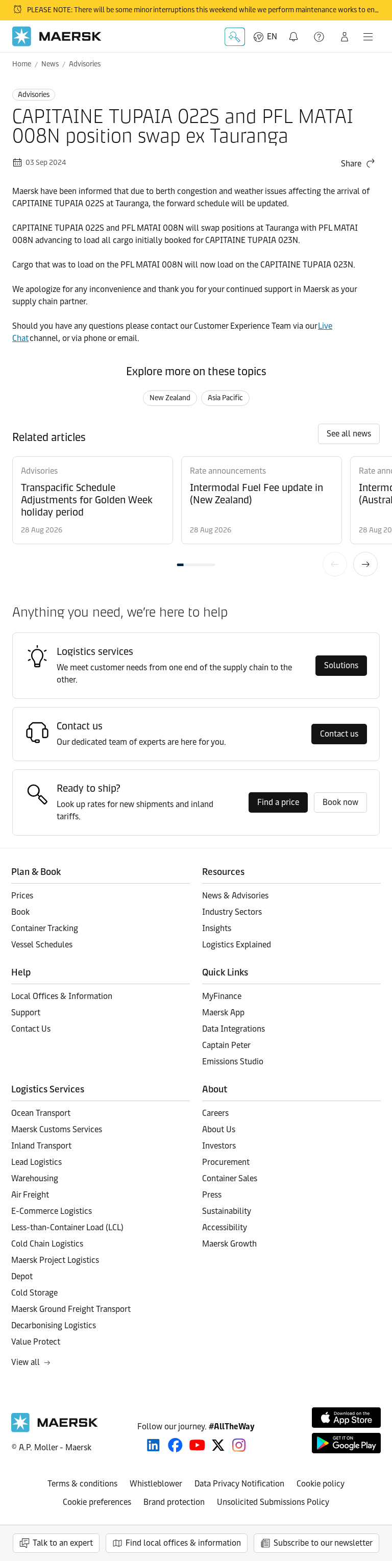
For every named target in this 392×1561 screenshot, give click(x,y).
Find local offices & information (183, 1543)
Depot (22, 1276)
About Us (218, 1129)
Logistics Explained (236, 944)
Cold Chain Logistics (47, 1244)
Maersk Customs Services (56, 1129)
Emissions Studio (232, 1061)
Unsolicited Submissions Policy (273, 1502)
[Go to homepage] (57, 36)
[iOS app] (346, 1417)
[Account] (344, 37)
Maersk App (223, 1012)
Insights (216, 928)
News (50, 64)
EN (272, 36)
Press (212, 1195)
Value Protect (35, 1342)
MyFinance (221, 996)
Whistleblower (156, 1484)
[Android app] (346, 1443)
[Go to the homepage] (54, 1429)
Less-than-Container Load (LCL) (67, 1227)
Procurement (226, 1162)
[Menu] (368, 37)
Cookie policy (321, 1484)
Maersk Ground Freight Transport (71, 1309)
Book (20, 912)
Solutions (341, 665)
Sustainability (226, 1211)
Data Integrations (233, 1029)
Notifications (295, 31)
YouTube (197, 1445)
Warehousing (34, 1178)
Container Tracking (44, 928)
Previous (335, 564)
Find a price (278, 802)
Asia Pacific (225, 398)
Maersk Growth (229, 1244)
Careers (215, 1113)
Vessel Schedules (41, 944)
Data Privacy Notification (239, 1484)
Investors (219, 1146)
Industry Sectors (232, 912)
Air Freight (30, 1195)
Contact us (339, 734)
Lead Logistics (36, 1162)
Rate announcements (228, 471)
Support (320, 37)
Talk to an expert (63, 1543)
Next (365, 564)
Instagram (239, 1445)
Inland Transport (41, 1146)
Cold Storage (34, 1293)
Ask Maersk (235, 36)
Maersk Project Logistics (55, 1260)
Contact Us (31, 1029)
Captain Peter (226, 1045)
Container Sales (229, 1178)
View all (25, 1362)
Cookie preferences (97, 1502)
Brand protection (174, 1502)
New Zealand (170, 398)
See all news (349, 433)
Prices (22, 895)
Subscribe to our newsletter (323, 1543)
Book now (340, 802)
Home (21, 64)
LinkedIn (153, 1445)
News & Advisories (235, 895)
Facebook (175, 1445)
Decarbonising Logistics (53, 1325)
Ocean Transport (40, 1113)
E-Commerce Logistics (51, 1211)
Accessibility (224, 1227)
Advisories (85, 64)
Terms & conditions (82, 1484)
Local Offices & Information (61, 996)
